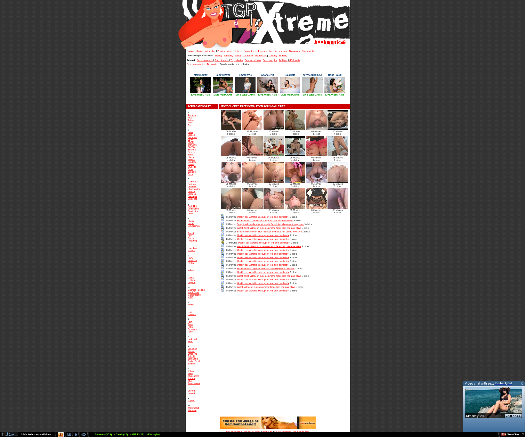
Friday (238, 55)
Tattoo (191, 371)
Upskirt (191, 393)
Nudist (191, 304)
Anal (190, 117)
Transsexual (194, 383)
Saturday (228, 55)
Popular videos (224, 51)
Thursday (248, 55)
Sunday (218, 55)
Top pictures (250, 51)
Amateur (192, 115)
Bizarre (191, 152)
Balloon (191, 135)
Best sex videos (253, 60)
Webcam (192, 410)
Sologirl (191, 356)
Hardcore (192, 260)
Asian (190, 122)
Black (190, 154)
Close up (192, 194)
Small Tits (192, 354)
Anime (191, 120)
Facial (191, 233)
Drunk (191, 213)
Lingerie (191, 282)
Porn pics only (222, 60)
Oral (190, 312)
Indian (191, 270)
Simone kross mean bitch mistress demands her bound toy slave (269, 231)
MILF (190, 297)
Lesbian (191, 280)
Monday (283, 55)
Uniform (191, 390)
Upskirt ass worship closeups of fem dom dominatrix (263, 217)
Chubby (191, 191)
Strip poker (294, 51)
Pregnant (192, 329)
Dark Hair (192, 206)
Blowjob (191, 159)
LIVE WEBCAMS (200, 94)
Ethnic (191, 223)
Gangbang (193, 248)
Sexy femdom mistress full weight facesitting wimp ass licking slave (270, 224)
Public (191, 331)
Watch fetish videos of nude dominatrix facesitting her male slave (269, 228)
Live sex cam (280, 51)
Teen (190, 373)
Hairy (190, 258)
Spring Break (194, 361)
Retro (190, 341)
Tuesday (272, 55)
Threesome (193, 376)
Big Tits (191, 147)
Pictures (238, 51)
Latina (191, 277)
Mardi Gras (193, 292)
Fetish (191, 238)
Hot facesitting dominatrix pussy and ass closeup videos (265, 220)
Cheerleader (194, 189)
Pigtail (190, 326)
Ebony (191, 221)
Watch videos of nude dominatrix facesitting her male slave (266, 287)
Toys (190, 381)
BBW (190, 140)
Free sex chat (265, 51)
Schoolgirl (192, 349)
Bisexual (192, 149)
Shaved (191, 351)
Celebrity (192, 186)
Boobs (191, 164)
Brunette (192, 167)
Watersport (193, 408)
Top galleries (237, 60)
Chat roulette (308, 51)
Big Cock (192, 144)
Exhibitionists (194, 226)
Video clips (210, 51)
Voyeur (191, 400)
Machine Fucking (196, 290)
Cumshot (192, 199)
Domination (212, 64)
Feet (190, 235)
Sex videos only (205, 60)
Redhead (192, 339)
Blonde (191, 157)
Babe (190, 132)
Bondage (192, 162)
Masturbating (194, 295)
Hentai (191, 263)
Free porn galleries (196, 64)
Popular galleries (195, 51)
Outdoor (192, 314)
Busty (190, 174)
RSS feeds (294, 60)
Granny (191, 250)
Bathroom (192, 137)
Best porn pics (270, 60)
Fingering (192, 240)
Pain (190, 322)
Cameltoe (192, 181)
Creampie (192, 196)
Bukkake (192, 172)
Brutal (190, 169)
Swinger (192, 363)
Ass (190, 125)
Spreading (193, 358)
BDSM (191, 142)
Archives (283, 60)
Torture (191, 378)
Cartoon (192, 184)
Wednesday (261, 55)
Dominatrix (193, 211)
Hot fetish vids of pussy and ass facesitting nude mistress (265, 268)
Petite (190, 324)
